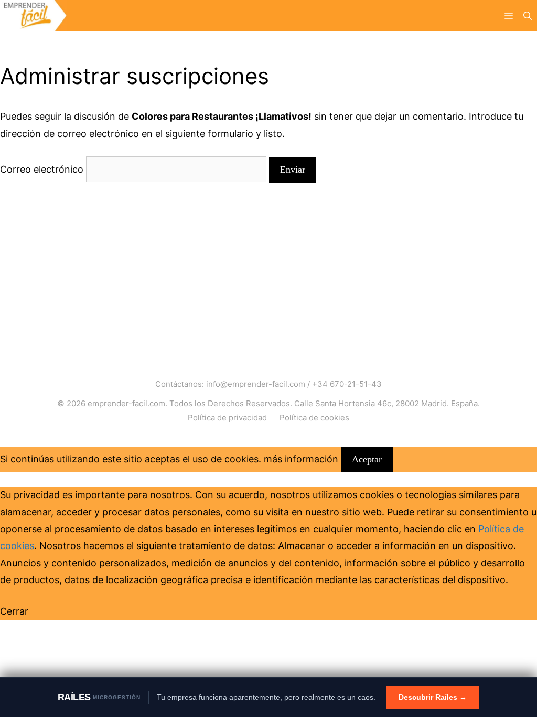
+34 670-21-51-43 (347, 384)
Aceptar (367, 459)
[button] (527, 15)
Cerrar (14, 611)
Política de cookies (314, 418)
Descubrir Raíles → (433, 697)
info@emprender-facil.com (255, 384)
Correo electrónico (41, 169)
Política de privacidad (227, 418)
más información (301, 459)
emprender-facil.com (126, 403)
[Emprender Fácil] (33, 15)
